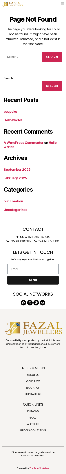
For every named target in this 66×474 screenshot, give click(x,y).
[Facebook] (23, 302)
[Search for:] (21, 57)
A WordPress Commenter (24, 143)
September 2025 (17, 169)
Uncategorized (15, 210)
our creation (13, 201)
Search (8, 78)
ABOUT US (33, 375)
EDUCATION (33, 387)
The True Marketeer (39, 468)
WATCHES (33, 424)
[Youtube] (42, 302)
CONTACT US (33, 394)
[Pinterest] (36, 302)
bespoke (10, 111)
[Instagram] (30, 302)
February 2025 (15, 178)
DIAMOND (33, 411)
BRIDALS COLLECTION (33, 430)
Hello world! (13, 120)
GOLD (33, 417)
